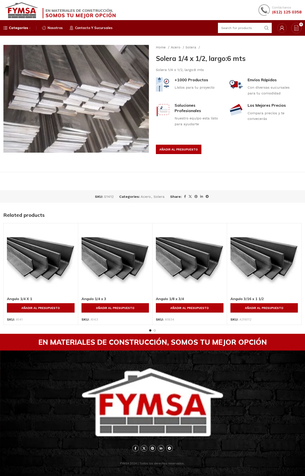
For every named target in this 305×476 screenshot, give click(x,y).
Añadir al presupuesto (178, 149)
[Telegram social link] (207, 196)
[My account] (282, 27)
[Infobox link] (280, 10)
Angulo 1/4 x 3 (93, 298)
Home (161, 47)
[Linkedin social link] (201, 196)
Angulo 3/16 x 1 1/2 (247, 298)
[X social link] (190, 196)
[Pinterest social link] (196, 196)
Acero (176, 47)
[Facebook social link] (185, 196)
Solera (191, 47)
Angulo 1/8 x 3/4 (170, 298)
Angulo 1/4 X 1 (19, 298)
